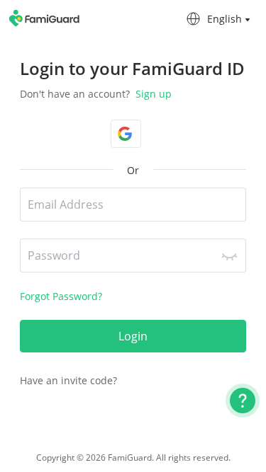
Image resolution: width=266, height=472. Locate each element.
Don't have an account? (96, 93)
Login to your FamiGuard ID (132, 68)
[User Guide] (242, 400)
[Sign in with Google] (126, 134)
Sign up (152, 93)
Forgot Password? (61, 296)
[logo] (45, 18)
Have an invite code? (68, 380)
